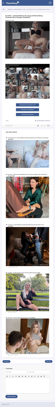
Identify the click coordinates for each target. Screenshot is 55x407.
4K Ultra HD (47, 120)
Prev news (6, 361)
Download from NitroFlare (28, 114)
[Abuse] (38, 125)
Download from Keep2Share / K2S (27, 104)
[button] (7, 376)
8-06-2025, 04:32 (8, 125)
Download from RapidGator (27, 109)
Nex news (48, 361)
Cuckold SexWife (40, 120)
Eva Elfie (12, 20)
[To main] (4, 9)
